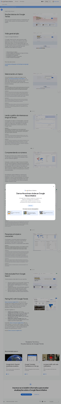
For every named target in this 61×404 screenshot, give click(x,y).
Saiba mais (30, 205)
